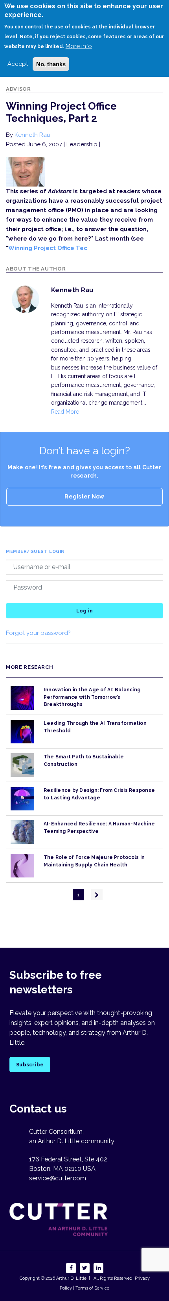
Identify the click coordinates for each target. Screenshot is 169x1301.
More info (79, 46)
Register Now (84, 496)
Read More (65, 412)
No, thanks (51, 64)
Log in (84, 611)
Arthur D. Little (70, 1278)
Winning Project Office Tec (47, 248)
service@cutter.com (57, 1178)
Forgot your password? (38, 633)
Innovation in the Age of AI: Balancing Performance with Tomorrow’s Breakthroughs (92, 697)
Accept (17, 63)
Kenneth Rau (32, 134)
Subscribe (30, 1065)
